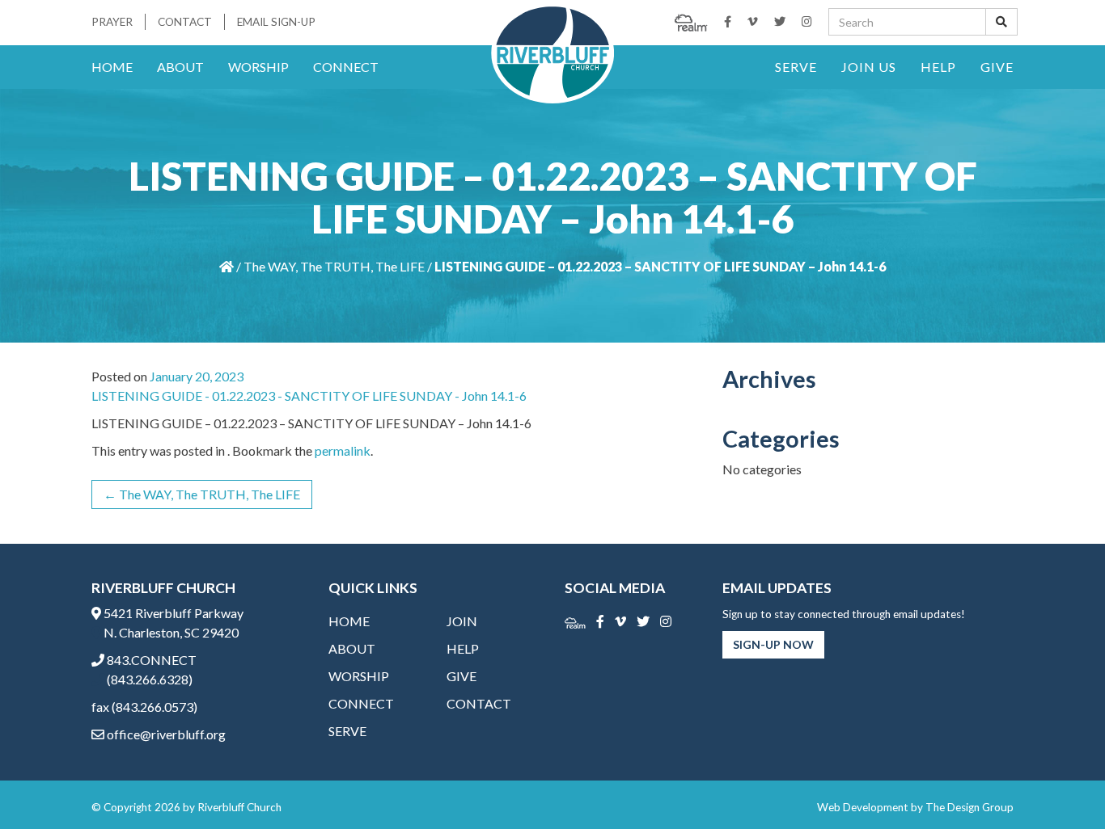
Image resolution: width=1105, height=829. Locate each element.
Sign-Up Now (773, 644)
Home (112, 66)
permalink (342, 450)
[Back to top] (1060, 784)
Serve (796, 66)
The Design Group (969, 807)
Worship (258, 66)
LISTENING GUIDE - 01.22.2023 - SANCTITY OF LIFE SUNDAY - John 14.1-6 (309, 395)
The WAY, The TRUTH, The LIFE (334, 266)
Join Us (868, 66)
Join (462, 621)
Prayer (112, 21)
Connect (346, 66)
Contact (185, 21)
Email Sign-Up (276, 21)
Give (997, 66)
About (180, 66)
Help (938, 66)
